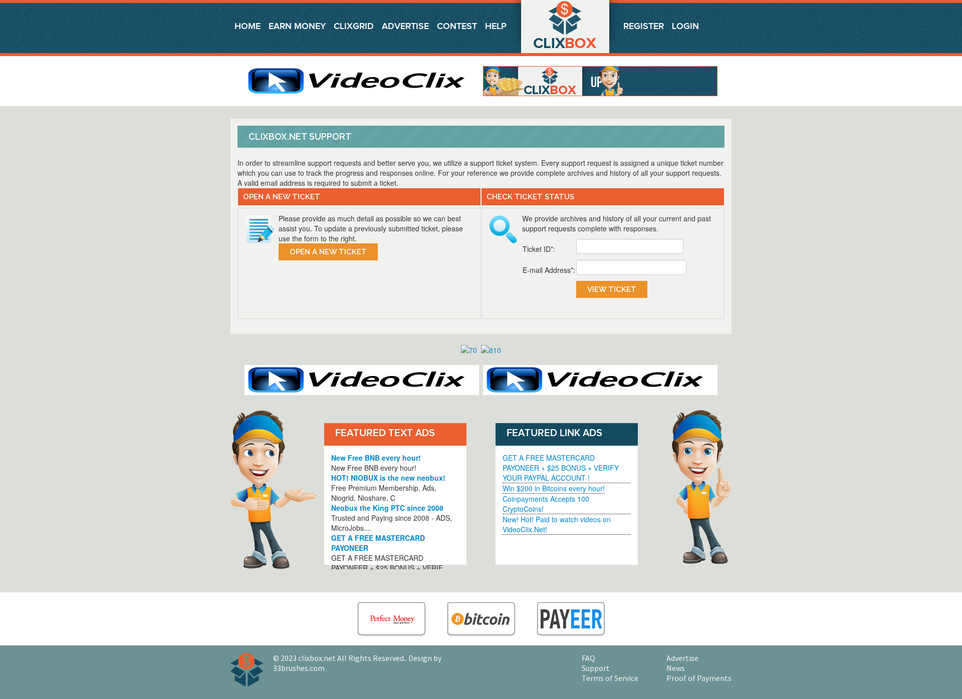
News (675, 668)
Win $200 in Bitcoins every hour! (554, 488)
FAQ (588, 658)
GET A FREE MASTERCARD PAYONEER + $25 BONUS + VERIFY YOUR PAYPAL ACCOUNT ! (561, 468)
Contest (457, 26)
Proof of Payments (699, 678)
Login (685, 26)
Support (596, 668)
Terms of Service (610, 678)
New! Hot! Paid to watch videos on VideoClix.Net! (557, 524)
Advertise (405, 26)
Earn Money (297, 26)
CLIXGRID (354, 26)
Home (247, 26)
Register (643, 26)
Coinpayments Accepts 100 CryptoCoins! (546, 504)
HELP (496, 26)
